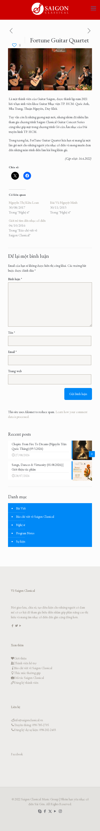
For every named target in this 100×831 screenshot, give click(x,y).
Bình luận (15, 279)
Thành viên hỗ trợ (25, 663)
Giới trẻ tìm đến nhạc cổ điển (27, 220)
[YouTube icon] (55, 811)
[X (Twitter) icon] (50, 811)
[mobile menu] (93, 8)
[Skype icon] (40, 811)
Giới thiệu (20, 658)
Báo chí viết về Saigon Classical (35, 517)
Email (12, 352)
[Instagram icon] (60, 811)
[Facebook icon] (45, 811)
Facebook (17, 754)
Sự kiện (20, 541)
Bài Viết (21, 508)
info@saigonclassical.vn (28, 720)
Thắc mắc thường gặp (27, 673)
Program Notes (25, 533)
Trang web (15, 371)
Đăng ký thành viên (26, 683)
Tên (11, 333)
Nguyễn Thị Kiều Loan (24, 202)
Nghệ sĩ (20, 525)
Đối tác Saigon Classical (29, 678)
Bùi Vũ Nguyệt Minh (63, 202)
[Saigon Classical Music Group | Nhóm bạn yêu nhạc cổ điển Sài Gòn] (50, 8)
